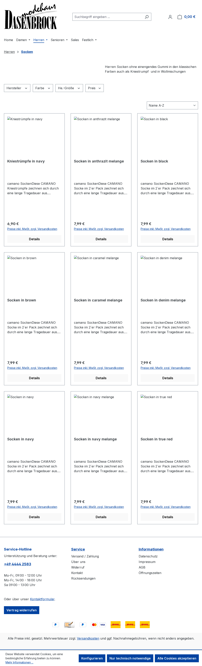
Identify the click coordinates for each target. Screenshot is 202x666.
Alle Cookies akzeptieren (176, 658)
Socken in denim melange (163, 300)
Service (78, 549)
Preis (92, 88)
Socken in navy (20, 439)
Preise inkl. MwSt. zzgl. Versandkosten (32, 229)
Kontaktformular (42, 599)
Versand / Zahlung (85, 556)
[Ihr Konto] (170, 17)
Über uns (78, 562)
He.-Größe (66, 88)
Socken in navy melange (95, 439)
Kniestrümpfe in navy (26, 161)
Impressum (147, 562)
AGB (142, 567)
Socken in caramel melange (98, 300)
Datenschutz (148, 556)
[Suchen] (146, 17)
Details (34, 239)
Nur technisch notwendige (130, 658)
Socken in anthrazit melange (99, 161)
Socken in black (154, 161)
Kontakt (77, 573)
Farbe (40, 88)
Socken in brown (21, 300)
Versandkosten (88, 638)
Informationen (151, 549)
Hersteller (14, 88)
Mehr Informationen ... (19, 662)
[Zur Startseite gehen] (31, 16)
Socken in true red (157, 439)
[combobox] (107, 17)
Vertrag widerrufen (22, 610)
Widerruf (77, 567)
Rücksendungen (83, 578)
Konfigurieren (92, 658)
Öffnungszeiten (150, 573)
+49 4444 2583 (17, 564)
